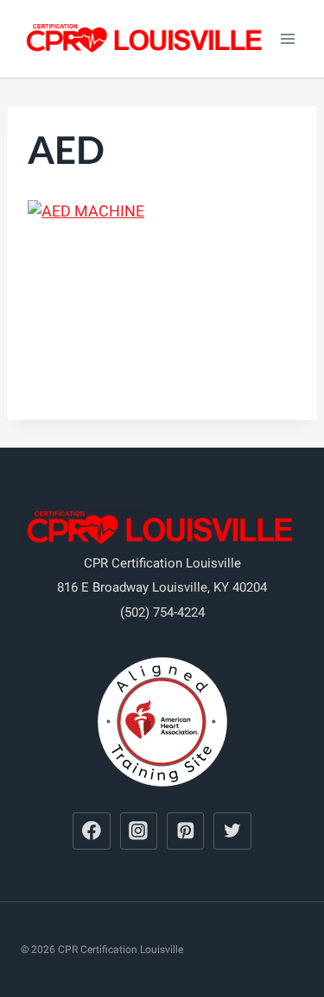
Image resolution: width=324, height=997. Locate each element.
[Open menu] (287, 38)
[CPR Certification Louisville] (146, 39)
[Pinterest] (186, 831)
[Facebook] (92, 831)
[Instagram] (139, 831)
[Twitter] (232, 831)
